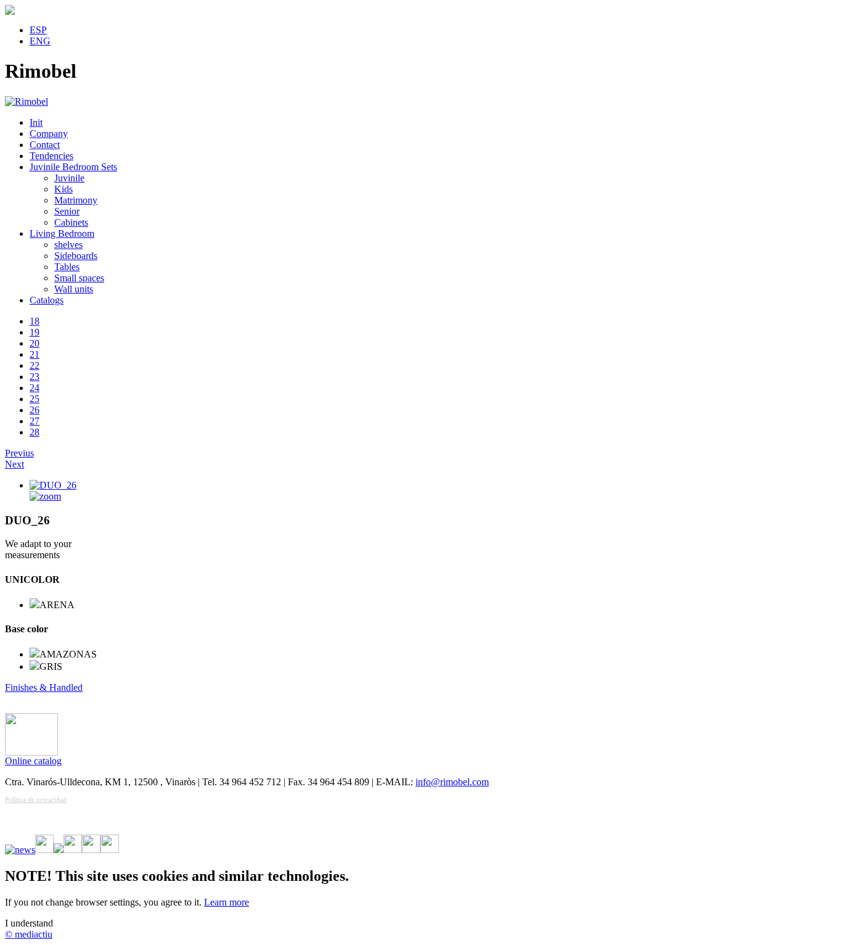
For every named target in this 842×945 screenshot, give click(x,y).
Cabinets (71, 222)
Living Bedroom (62, 233)
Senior (67, 211)
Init (36, 122)
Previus (19, 453)
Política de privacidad (36, 799)
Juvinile (69, 178)
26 (34, 410)
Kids (63, 189)
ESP (38, 30)
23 (34, 376)
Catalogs (46, 300)
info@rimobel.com (452, 782)
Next (14, 464)
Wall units (73, 289)
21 (34, 354)
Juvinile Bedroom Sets (73, 167)
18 (34, 321)
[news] (20, 849)
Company (49, 133)
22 (34, 365)
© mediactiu (28, 934)
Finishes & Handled (44, 687)
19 (34, 332)
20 (34, 343)
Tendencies (51, 156)
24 (34, 387)
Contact (45, 144)
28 (34, 432)
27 (34, 421)
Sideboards (75, 255)
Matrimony (75, 200)
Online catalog (33, 761)
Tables (67, 267)
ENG (40, 41)
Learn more (226, 902)
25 (34, 399)
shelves (68, 244)
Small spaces (79, 278)
